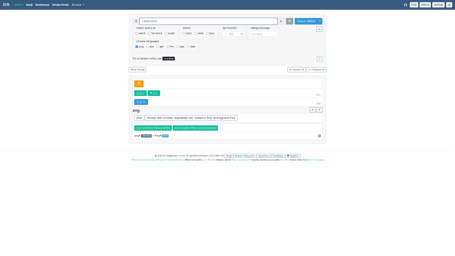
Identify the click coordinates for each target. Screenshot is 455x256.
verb (201, 33)
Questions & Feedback (270, 155)
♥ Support (293, 155)
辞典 (6, 5)
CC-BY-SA (208, 159)
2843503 (146, 136)
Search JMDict (306, 21)
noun (188, 33)
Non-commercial (240, 159)
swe (192, 46)
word (142, 33)
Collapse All (318, 69)
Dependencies (175, 159)
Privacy (135, 159)
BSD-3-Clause (316, 159)
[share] (449, 4)
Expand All (298, 69)
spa (182, 46)
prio (212, 33)
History (425, 4)
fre (172, 46)
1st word (156, 33)
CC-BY (284, 159)
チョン (154, 93)
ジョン (140, 93)
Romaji (140, 69)
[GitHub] (405, 4)
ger (162, 46)
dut (152, 46)
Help (414, 4)
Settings (438, 4)
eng (141, 46)
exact (171, 33)
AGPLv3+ (160, 159)
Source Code (147, 159)
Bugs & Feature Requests (240, 155)
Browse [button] (77, 4)
